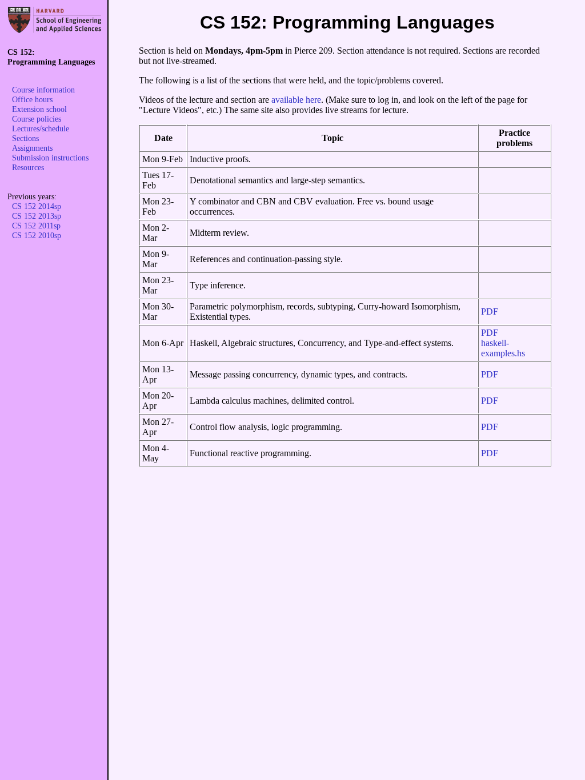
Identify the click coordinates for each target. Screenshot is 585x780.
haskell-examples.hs (503, 348)
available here (296, 99)
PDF (489, 311)
